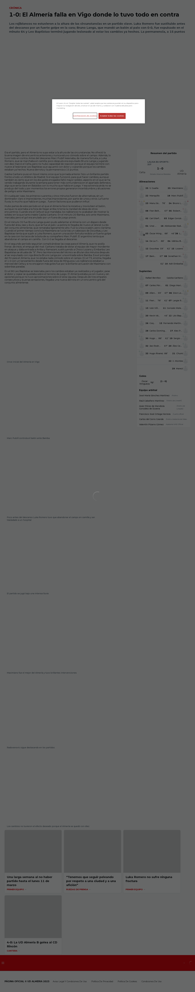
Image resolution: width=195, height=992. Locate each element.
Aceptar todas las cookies (112, 116)
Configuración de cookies (85, 116)
